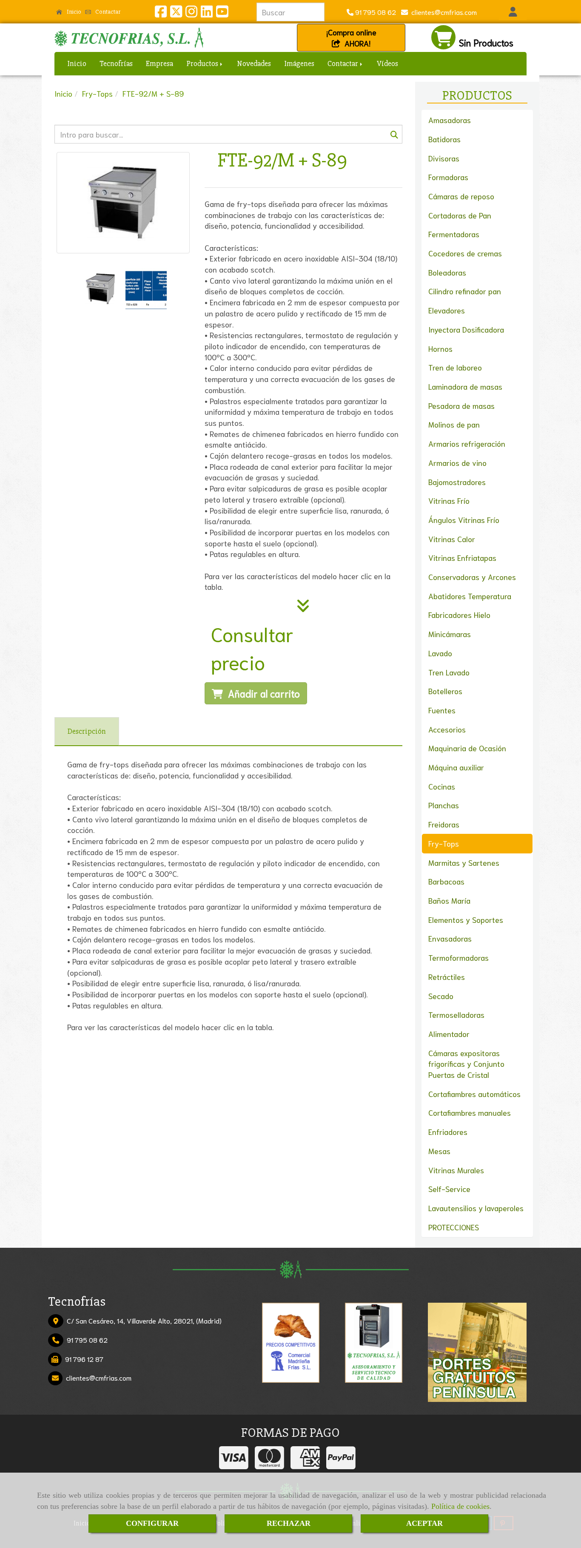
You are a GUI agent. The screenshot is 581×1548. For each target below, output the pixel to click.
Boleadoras (447, 272)
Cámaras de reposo (461, 196)
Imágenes (299, 63)
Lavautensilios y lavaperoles (476, 1208)
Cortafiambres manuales (469, 1112)
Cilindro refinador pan (464, 291)
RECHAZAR (288, 1523)
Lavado (440, 653)
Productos (202, 63)
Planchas (443, 805)
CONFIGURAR (152, 1523)
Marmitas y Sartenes (463, 862)
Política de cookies (460, 1506)
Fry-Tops (443, 843)
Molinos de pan (454, 424)
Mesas (439, 1151)
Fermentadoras (453, 234)
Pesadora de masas (461, 405)
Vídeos (387, 63)
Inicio (73, 11)
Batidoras (444, 139)
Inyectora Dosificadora (466, 329)
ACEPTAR (424, 1523)
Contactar (107, 11)
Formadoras (448, 177)
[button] (513, 11)
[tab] (86, 731)
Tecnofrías (116, 63)
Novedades (254, 63)
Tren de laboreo (455, 367)
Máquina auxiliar (456, 767)
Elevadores (446, 310)
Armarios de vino (457, 462)
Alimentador (449, 1033)
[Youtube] (222, 13)
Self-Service (449, 1188)
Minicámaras (449, 634)
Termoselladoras (456, 1014)
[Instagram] (191, 13)
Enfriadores (447, 1131)
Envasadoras (450, 938)
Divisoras (443, 158)
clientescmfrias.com (442, 11)
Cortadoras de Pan (459, 215)
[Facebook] (161, 13)
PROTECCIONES (453, 1227)
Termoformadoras (458, 957)
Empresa (159, 63)
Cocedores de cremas (465, 253)
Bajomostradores (457, 482)
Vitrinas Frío (449, 500)
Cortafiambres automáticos (474, 1093)
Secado (440, 996)
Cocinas (441, 786)
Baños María (449, 900)
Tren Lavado (449, 672)
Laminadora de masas (465, 386)
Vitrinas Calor (451, 539)
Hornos (440, 348)
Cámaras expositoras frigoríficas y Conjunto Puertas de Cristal (466, 1064)
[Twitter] (176, 13)
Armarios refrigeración (466, 443)
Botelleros (445, 691)
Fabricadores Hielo (459, 614)
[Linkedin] (207, 13)
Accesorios (447, 729)
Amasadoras (449, 120)
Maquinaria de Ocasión (467, 748)
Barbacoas (446, 881)
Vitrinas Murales (456, 1170)
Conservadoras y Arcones (472, 577)
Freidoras (443, 824)
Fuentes (442, 710)
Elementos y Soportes (465, 919)
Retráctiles (446, 976)
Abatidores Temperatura (469, 596)
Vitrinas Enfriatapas (462, 557)
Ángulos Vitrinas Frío (463, 519)
